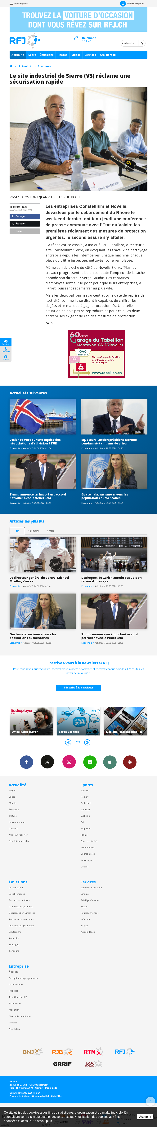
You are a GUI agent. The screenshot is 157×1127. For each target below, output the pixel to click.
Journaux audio (17, 822)
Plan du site (51, 1088)
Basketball (86, 803)
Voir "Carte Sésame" (31, 721)
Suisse (12, 797)
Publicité (13, 990)
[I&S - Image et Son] (93, 1064)
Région (12, 790)
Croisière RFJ (108, 55)
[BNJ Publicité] (31, 1051)
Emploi (84, 925)
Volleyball (85, 809)
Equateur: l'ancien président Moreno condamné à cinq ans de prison (109, 441)
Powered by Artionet (20, 1096)
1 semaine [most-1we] (33, 530)
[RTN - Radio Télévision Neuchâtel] (93, 1051)
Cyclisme (85, 816)
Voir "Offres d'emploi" (125, 721)
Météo (84, 906)
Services (90, 55)
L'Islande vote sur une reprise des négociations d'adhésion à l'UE (35, 441)
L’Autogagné (15, 932)
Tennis (84, 835)
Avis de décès (88, 932)
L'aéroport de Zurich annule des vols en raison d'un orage (111, 579)
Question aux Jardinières (21, 925)
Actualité (17, 55)
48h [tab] (17, 530)
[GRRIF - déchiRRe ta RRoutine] (62, 1064)
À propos (13, 971)
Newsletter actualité (19, 841)
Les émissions (16, 887)
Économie (44, 66)
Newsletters (90, 762)
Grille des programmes (21, 906)
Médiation (14, 1009)
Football (85, 790)
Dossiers (13, 828)
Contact (13, 1022)
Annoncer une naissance (21, 919)
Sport (32, 55)
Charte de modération (20, 1016)
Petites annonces (89, 913)
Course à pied (88, 853)
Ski (82, 822)
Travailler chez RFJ (18, 997)
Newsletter (14, 1029)
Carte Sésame (16, 984)
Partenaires (15, 1003)
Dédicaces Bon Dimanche (22, 913)
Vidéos (76, 55)
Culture (13, 816)
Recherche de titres (19, 900)
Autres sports (87, 860)
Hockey (84, 797)
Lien (19, 231)
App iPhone (110, 762)
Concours (14, 951)
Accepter (145, 1116)
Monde (12, 803)
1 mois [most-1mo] (50, 530)
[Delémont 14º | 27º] (76, 35)
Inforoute (86, 919)
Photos (62, 55)
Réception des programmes (23, 978)
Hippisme (86, 828)
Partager (20, 216)
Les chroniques (17, 894)
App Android (130, 762)
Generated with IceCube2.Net (47, 1096)
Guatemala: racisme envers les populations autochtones (104, 496)
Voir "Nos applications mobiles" (78, 721)
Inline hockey (87, 847)
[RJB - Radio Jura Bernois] (62, 1051)
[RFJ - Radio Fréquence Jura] (124, 1051)
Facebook (26, 762)
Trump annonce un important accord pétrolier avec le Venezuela (38, 496)
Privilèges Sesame (90, 900)
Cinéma (85, 894)
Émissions (47, 55)
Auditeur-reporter (135, 3)
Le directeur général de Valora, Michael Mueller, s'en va (39, 579)
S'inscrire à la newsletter (78, 687)
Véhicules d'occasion (91, 887)
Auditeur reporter (18, 835)
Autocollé (14, 938)
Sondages (14, 944)
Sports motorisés (89, 841)
